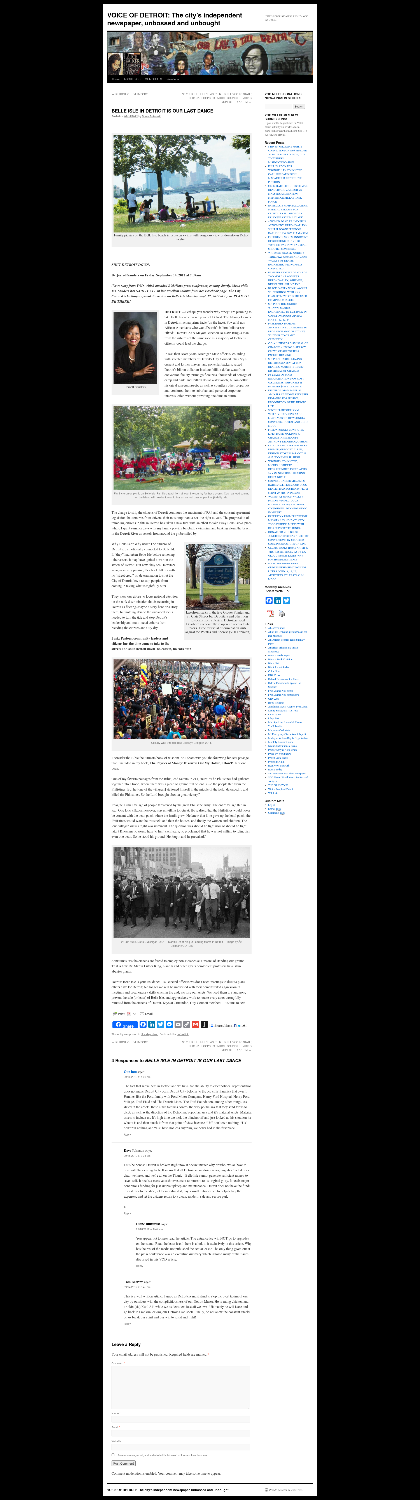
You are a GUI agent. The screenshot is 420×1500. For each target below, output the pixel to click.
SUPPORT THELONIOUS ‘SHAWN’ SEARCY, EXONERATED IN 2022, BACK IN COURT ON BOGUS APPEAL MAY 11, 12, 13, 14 (287, 311)
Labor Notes (274, 714)
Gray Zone (273, 698)
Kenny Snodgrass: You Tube (283, 710)
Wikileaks (273, 793)
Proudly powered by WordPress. (286, 1489)
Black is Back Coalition (280, 659)
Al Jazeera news (276, 627)
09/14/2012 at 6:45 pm (137, 1287)
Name (116, 1413)
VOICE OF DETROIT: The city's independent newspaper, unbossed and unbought (174, 18)
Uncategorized (149, 1034)
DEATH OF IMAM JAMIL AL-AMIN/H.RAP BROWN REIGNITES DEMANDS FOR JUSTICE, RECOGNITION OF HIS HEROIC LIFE (288, 398)
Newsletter (173, 79)
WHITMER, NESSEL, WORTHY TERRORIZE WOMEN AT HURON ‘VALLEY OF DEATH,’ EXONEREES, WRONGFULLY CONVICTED (287, 260)
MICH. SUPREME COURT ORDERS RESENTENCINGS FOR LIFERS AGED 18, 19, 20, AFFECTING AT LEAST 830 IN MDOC (287, 571)
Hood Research (276, 702)
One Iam (130, 1071)
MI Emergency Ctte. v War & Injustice (288, 734)
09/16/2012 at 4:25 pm (137, 1077)
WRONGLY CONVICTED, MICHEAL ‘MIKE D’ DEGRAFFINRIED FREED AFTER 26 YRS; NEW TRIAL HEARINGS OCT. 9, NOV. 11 (287, 469)
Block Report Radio (278, 667)
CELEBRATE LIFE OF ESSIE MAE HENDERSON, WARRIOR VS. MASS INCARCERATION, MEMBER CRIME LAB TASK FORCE (287, 193)
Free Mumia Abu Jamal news (283, 694)
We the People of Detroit (281, 789)
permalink (183, 1034)
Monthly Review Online (280, 742)
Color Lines (274, 671)
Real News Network (278, 765)
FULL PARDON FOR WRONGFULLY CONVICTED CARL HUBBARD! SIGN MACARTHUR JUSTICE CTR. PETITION (285, 174)
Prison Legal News (278, 757)
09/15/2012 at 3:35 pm (137, 1155)
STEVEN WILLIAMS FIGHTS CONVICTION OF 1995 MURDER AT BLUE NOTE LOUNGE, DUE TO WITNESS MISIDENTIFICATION (287, 154)
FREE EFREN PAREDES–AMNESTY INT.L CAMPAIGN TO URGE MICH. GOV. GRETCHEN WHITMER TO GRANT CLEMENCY (287, 331)
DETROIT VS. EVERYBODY (130, 94)
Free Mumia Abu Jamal (280, 690)
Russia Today (275, 769)
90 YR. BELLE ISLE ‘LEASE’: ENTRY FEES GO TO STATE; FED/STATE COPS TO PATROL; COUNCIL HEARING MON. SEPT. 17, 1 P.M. (217, 98)
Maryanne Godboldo (279, 730)
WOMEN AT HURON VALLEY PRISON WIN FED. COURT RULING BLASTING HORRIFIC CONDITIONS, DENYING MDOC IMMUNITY (287, 504)
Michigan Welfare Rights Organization (288, 738)
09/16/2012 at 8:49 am (149, 1229)
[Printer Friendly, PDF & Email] (133, 1013)
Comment (118, 1363)
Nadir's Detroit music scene (282, 745)
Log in (271, 804)
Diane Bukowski (151, 116)
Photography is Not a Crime (282, 749)
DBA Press (274, 675)
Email (116, 1427)
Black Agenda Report (279, 655)
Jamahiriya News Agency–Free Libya (287, 706)
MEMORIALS (153, 79)
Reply (127, 1134)
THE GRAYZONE (278, 785)
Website (116, 1441)
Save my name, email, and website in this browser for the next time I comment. (163, 1455)
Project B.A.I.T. (276, 761)
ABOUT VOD (132, 79)
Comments (276, 812)
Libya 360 (273, 718)
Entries (274, 808)
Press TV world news (279, 753)
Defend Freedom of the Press (283, 679)
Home (115, 79)
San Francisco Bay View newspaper (287, 773)
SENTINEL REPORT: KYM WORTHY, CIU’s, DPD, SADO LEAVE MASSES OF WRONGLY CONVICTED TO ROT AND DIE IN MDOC (288, 417)
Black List (273, 663)
